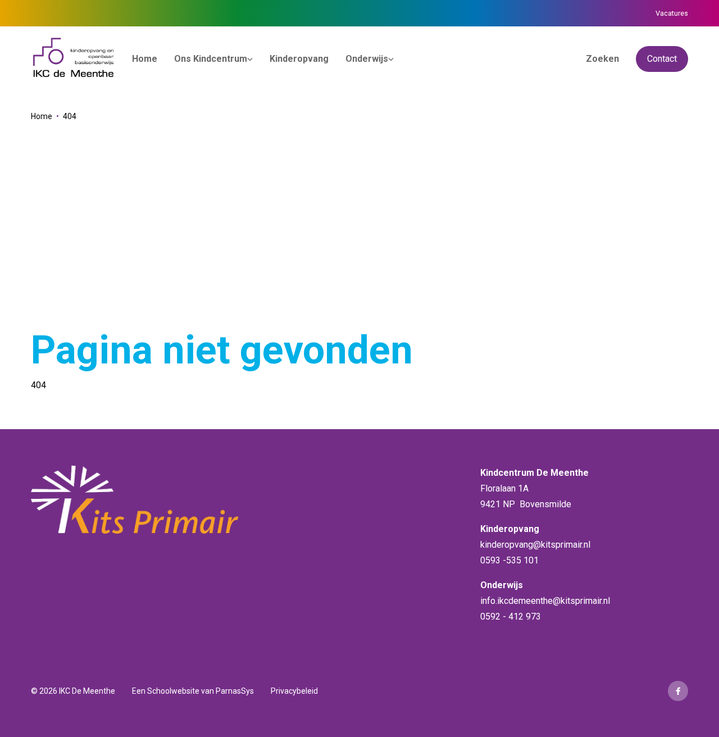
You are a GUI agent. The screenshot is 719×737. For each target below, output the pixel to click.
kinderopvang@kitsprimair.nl (535, 544)
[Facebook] (678, 691)
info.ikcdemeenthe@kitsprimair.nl (545, 600)
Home (41, 116)
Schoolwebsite (173, 690)
